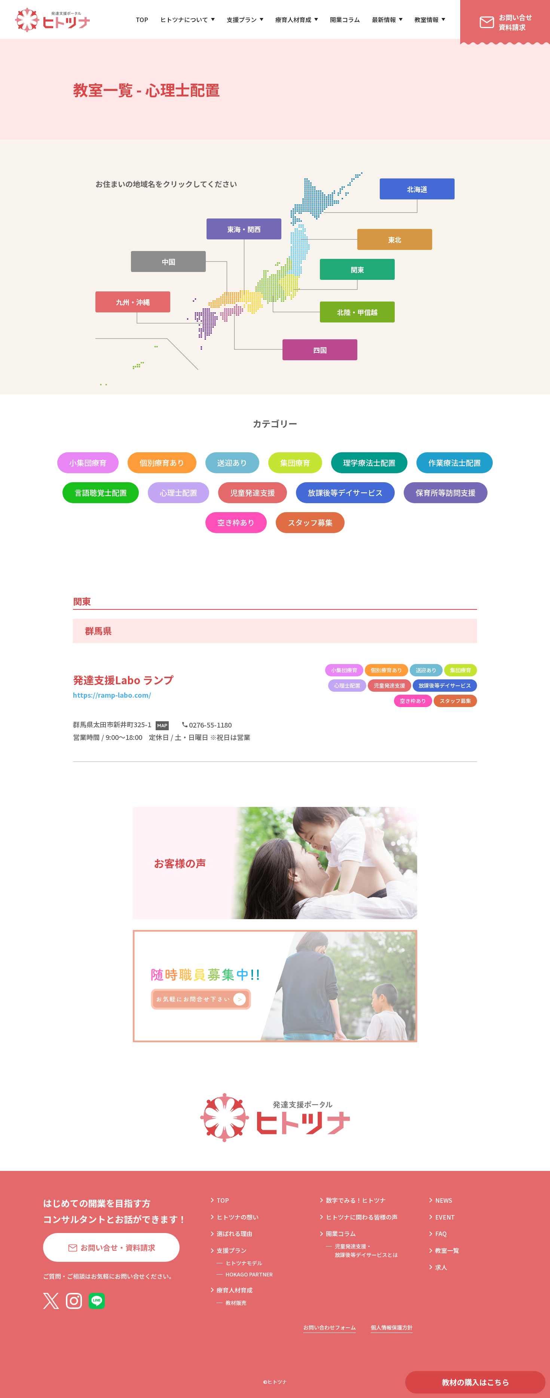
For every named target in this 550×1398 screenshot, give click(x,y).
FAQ (441, 1233)
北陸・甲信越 (357, 312)
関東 (357, 269)
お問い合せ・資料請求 (117, 1247)
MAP (162, 725)
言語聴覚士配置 (100, 492)
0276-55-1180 (210, 724)
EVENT (445, 1216)
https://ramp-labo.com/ (112, 695)
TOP (142, 19)
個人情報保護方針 (392, 1327)
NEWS (443, 1200)
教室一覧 (447, 1250)
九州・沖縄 (133, 302)
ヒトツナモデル (244, 1263)
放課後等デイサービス (345, 492)
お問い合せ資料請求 (515, 21)
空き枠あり (236, 522)
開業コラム (345, 19)
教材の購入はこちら (475, 1382)
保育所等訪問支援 (446, 492)
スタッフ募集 (310, 522)
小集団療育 (88, 462)
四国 (320, 350)
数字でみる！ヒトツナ (356, 1200)
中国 (168, 261)
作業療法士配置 (454, 462)
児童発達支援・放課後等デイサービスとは (366, 1250)
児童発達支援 (252, 492)
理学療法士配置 (369, 462)
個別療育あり (162, 462)
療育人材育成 (293, 19)
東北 (394, 239)
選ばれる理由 (235, 1233)
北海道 (417, 189)
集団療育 (295, 462)
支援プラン (242, 19)
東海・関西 (244, 229)
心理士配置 (178, 492)
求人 (441, 1267)
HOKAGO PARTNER (249, 1274)
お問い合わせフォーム (329, 1327)
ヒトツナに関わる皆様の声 (362, 1216)
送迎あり (232, 462)
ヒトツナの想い (238, 1216)
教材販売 (236, 1302)
